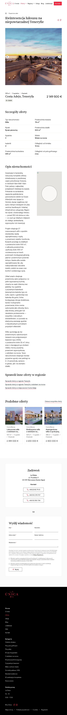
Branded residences (11, 674)
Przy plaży (8, 649)
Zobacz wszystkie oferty (53, 401)
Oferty (23, 3)
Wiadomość (13, 542)
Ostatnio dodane (10, 642)
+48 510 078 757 (34, 495)
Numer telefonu (39, 535)
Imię (10, 527)
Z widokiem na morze (11, 656)
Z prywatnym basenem (12, 663)
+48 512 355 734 (34, 500)
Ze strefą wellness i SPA (12, 670)
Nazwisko (37, 527)
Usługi (38, 3)
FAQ (6, 629)
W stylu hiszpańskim (11, 653)
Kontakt (57, 3)
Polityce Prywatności (38, 554)
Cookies (35, 710)
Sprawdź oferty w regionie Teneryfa (17, 381)
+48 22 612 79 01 (34, 489)
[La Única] (11, 594)
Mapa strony (9, 710)
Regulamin (44, 710)
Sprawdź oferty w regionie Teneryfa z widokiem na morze (25, 384)
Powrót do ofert (13, 13)
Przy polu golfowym (11, 646)
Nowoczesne (9, 681)
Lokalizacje (48, 3)
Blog (42, 3)
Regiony (30, 3)
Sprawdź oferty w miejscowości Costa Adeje (20, 388)
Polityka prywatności (22, 710)
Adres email (12, 535)
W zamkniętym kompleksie (13, 677)
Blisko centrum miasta (11, 667)
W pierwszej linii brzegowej (13, 660)
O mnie (16, 3)
